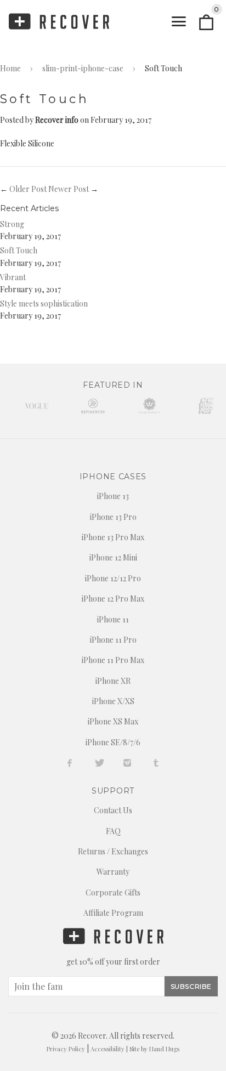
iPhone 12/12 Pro (113, 578)
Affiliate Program (113, 913)
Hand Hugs (164, 1049)
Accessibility (108, 1049)
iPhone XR (113, 681)
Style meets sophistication (44, 303)
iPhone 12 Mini (113, 557)
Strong (12, 224)
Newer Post (68, 189)
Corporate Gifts (113, 892)
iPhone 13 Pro (113, 517)
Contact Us (113, 810)
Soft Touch (18, 250)
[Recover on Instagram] (127, 762)
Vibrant (13, 277)
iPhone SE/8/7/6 (113, 742)
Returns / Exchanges (113, 851)
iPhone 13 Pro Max (113, 537)
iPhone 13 (113, 496)
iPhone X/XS (113, 701)
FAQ (113, 831)
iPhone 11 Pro (113, 639)
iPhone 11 (113, 619)
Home (10, 68)
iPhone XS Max (113, 721)
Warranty (113, 871)
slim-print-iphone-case (82, 68)
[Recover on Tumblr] (156, 762)
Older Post (28, 189)
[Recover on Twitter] (98, 762)
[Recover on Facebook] (69, 762)
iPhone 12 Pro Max (113, 598)
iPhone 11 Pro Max (113, 660)
